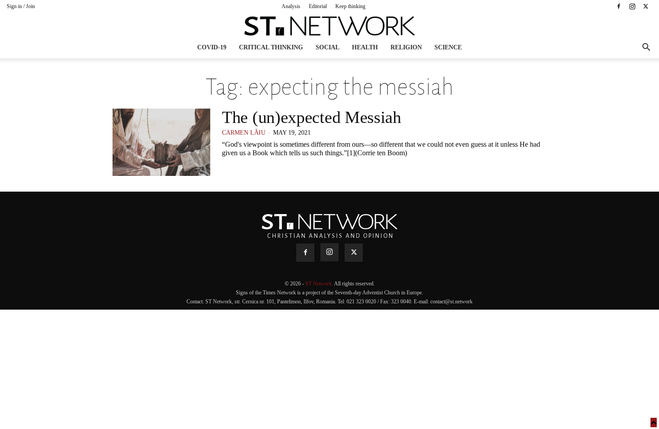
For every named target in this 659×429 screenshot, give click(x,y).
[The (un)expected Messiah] (161, 142)
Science (448, 47)
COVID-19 (211, 47)
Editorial (318, 6)
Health (365, 47)
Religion (406, 47)
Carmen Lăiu (243, 132)
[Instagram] (632, 6)
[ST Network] (329, 26)
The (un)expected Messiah (311, 117)
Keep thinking (350, 6)
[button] (646, 48)
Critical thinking (271, 47)
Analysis (291, 6)
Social (327, 47)
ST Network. (319, 283)
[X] (645, 6)
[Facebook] (618, 6)
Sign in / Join (21, 6)
